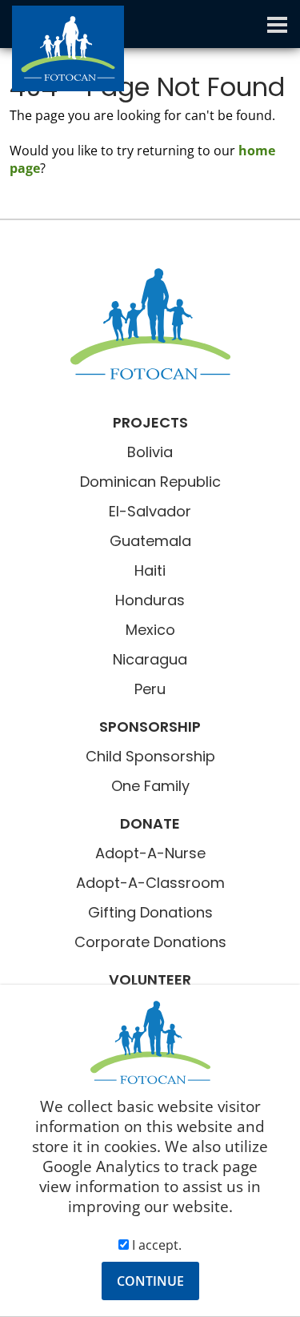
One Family (150, 786)
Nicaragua (150, 659)
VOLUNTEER (150, 980)
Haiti (150, 570)
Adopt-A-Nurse (150, 853)
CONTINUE (150, 1281)
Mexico (150, 630)
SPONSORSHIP (150, 727)
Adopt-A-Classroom (150, 883)
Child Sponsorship (150, 756)
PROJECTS (150, 422)
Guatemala (150, 541)
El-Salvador (150, 511)
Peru (150, 689)
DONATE (150, 823)
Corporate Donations (150, 942)
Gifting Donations (150, 912)
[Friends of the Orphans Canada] (150, 323)
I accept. (155, 1245)
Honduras (150, 600)
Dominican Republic (150, 482)
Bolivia (150, 452)
